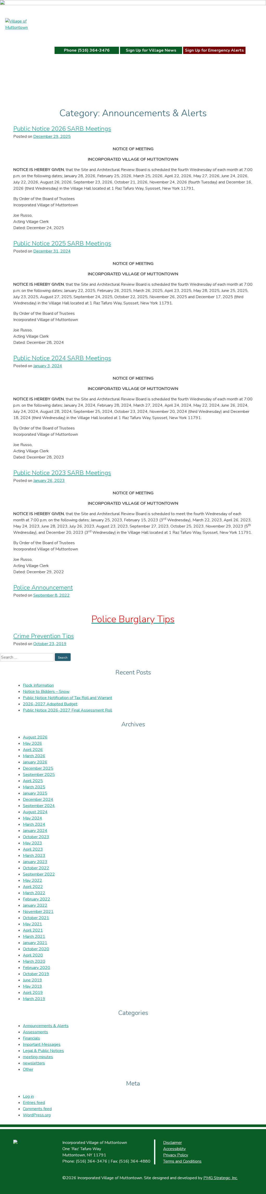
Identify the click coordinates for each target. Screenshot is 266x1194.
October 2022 (36, 868)
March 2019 (34, 999)
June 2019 (32, 980)
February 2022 (36, 899)
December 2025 (38, 768)
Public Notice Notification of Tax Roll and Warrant (67, 698)
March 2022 (34, 893)
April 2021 (33, 930)
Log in (28, 1096)
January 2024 (35, 831)
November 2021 (38, 912)
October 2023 (36, 837)
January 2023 (35, 862)
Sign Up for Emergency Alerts (214, 50)
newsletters (34, 1063)
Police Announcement (43, 587)
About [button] (83, 36)
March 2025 (34, 787)
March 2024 (34, 824)
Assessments (35, 1032)
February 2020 (36, 968)
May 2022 (32, 880)
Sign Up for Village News (151, 50)
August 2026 (35, 737)
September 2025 (39, 774)
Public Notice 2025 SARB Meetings (62, 243)
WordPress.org (37, 1115)
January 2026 (35, 762)
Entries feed (34, 1103)
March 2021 (34, 936)
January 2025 (35, 793)
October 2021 (36, 918)
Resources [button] (115, 36)
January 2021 (35, 943)
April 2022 (33, 887)
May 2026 (32, 743)
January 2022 (35, 905)
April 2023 (33, 849)
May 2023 (32, 843)
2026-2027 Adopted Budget (50, 704)
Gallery (173, 36)
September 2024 (39, 806)
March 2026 (34, 756)
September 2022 (39, 874)
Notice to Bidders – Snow (46, 691)
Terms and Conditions (182, 1161)
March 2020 (34, 961)
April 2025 (33, 781)
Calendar (148, 36)
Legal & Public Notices (43, 1051)
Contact (227, 36)
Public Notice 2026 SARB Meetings (62, 129)
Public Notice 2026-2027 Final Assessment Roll (67, 710)
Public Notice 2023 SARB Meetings (62, 473)
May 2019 (32, 986)
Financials (31, 1038)
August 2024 (35, 812)
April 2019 (33, 992)
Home (63, 36)
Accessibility (174, 1149)
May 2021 (32, 924)
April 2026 (33, 750)
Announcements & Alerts (46, 1026)
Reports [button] (196, 36)
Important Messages (42, 1044)
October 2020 (36, 949)
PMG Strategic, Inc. (220, 1178)
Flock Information (38, 685)
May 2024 (32, 818)
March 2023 (34, 855)
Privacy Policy (175, 1155)
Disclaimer (172, 1142)
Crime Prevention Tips (43, 636)
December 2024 (38, 799)
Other (28, 1069)
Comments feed (37, 1109)
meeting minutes (38, 1057)
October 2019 (36, 974)
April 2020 (33, 955)
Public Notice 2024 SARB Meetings (62, 358)
